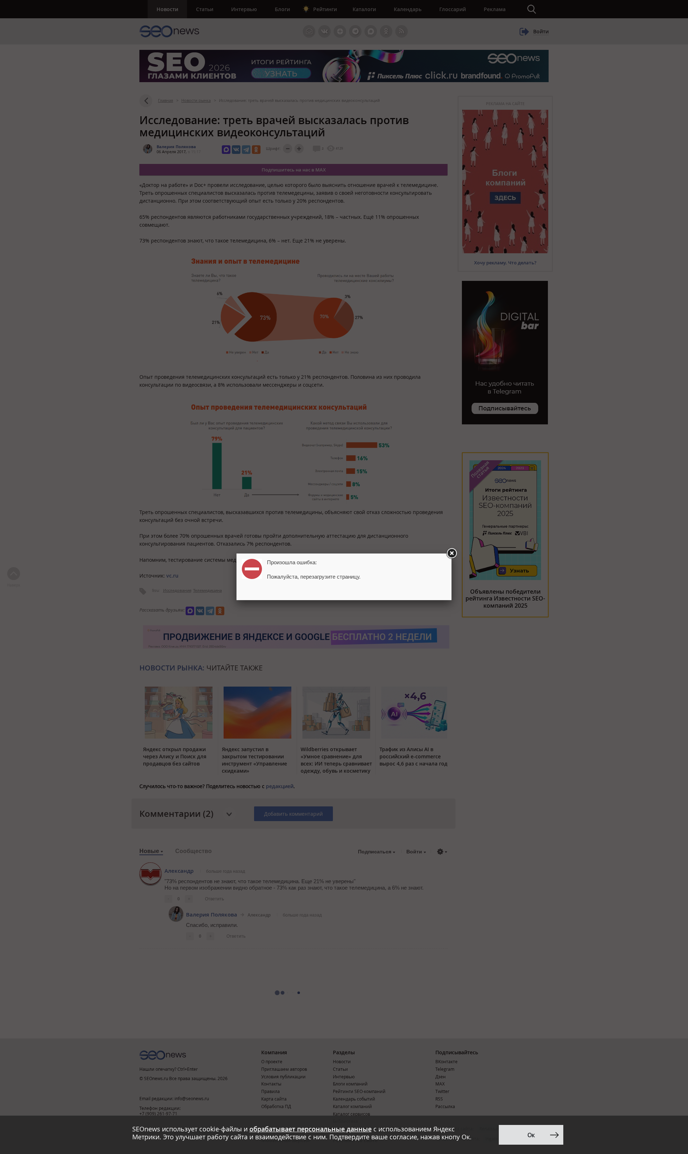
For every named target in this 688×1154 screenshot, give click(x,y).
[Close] (451, 553)
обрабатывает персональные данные (310, 1129)
